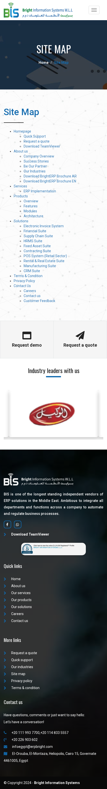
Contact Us (22, 286)
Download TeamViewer (42, 146)
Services (20, 186)
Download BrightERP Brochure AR (50, 176)
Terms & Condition (28, 276)
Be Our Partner (35, 166)
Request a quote (37, 141)
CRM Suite (32, 271)
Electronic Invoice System (44, 226)
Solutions (21, 221)
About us (21, 151)
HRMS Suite (33, 241)
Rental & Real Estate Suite (44, 261)
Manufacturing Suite (40, 266)
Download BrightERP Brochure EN (50, 181)
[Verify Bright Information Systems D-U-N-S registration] (53, 549)
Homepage (22, 131)
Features (31, 206)
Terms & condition (25, 688)
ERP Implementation (40, 191)
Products (21, 196)
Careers (30, 291)
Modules (30, 211)
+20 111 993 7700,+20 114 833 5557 (39, 733)
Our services (21, 593)
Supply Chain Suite (38, 236)
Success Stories (36, 161)
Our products (21, 600)
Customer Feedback (39, 301)
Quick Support (35, 136)
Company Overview (39, 156)
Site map (18, 674)
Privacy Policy (24, 281)
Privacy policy (21, 681)
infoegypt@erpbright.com (32, 747)
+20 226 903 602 (24, 740)
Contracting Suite (37, 251)
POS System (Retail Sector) (45, 256)
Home (16, 579)
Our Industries (35, 171)
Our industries (22, 667)
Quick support (22, 660)
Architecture (33, 216)
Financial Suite (35, 231)
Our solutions (21, 607)
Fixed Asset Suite (37, 246)
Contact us (32, 296)
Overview (31, 201)
